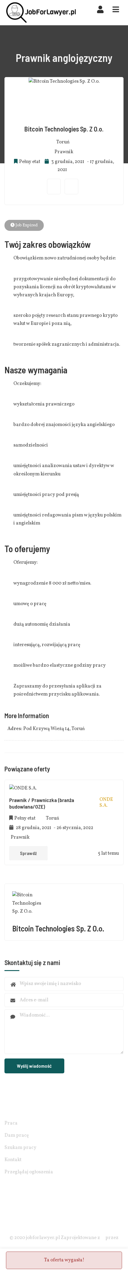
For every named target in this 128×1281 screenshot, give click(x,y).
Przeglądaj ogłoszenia (28, 1172)
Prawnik (63, 152)
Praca (11, 1123)
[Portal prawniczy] (41, 12)
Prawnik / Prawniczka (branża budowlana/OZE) (41, 803)
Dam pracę (16, 1135)
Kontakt (12, 1160)
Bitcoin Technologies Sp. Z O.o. (64, 129)
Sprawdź (28, 853)
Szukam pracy (20, 1147)
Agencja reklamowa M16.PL (64, 1246)
